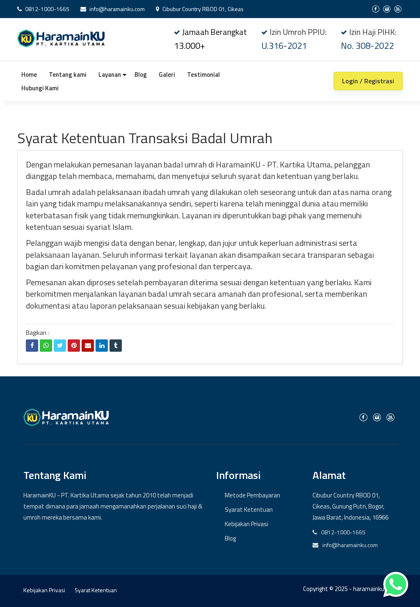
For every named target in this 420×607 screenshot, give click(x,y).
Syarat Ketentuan (249, 509)
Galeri (167, 74)
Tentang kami (68, 74)
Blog (141, 74)
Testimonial (203, 74)
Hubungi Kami (40, 88)
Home (29, 74)
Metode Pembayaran (252, 495)
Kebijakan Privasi (246, 524)
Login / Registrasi (368, 81)
